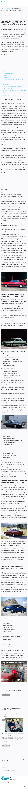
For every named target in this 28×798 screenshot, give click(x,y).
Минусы (5, 77)
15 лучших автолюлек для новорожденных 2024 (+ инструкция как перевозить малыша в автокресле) (13, 735)
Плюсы (5, 75)
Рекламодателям (15, 787)
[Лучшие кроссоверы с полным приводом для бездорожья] (14, 750)
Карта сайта (23, 787)
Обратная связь (6, 787)
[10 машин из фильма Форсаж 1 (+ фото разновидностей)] (14, 699)
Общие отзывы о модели (9, 73)
